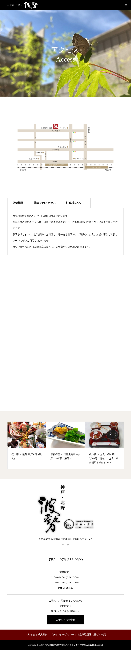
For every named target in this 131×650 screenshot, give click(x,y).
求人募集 (42, 634)
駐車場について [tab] (75, 202)
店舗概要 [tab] (18, 202)
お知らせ (30, 634)
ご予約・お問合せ (65, 619)
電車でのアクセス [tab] (45, 202)
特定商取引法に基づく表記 (91, 634)
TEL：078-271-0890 (65, 560)
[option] (27, 445)
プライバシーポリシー (62, 634)
